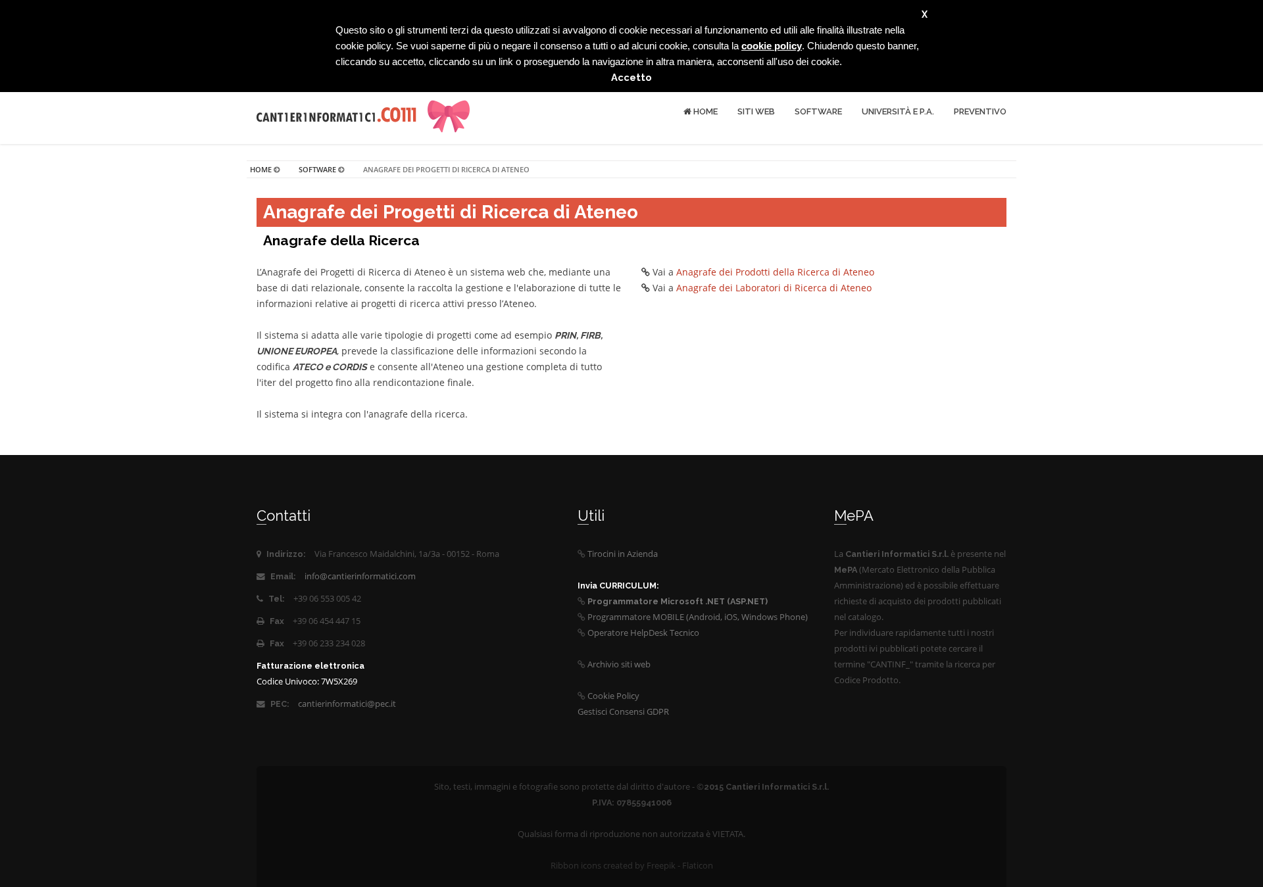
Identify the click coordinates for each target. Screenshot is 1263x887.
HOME (261, 169)
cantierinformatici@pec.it (347, 703)
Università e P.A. (898, 111)
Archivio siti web (619, 664)
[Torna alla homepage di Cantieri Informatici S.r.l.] (337, 111)
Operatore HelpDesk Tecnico (643, 632)
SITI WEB (756, 111)
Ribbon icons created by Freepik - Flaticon (632, 865)
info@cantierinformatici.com (360, 576)
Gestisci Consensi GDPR (623, 711)
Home (704, 111)
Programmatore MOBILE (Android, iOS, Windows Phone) (697, 617)
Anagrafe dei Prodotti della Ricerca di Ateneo (775, 272)
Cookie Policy (613, 696)
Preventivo (980, 111)
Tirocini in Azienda (622, 554)
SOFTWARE (818, 111)
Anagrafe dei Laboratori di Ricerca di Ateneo (774, 287)
